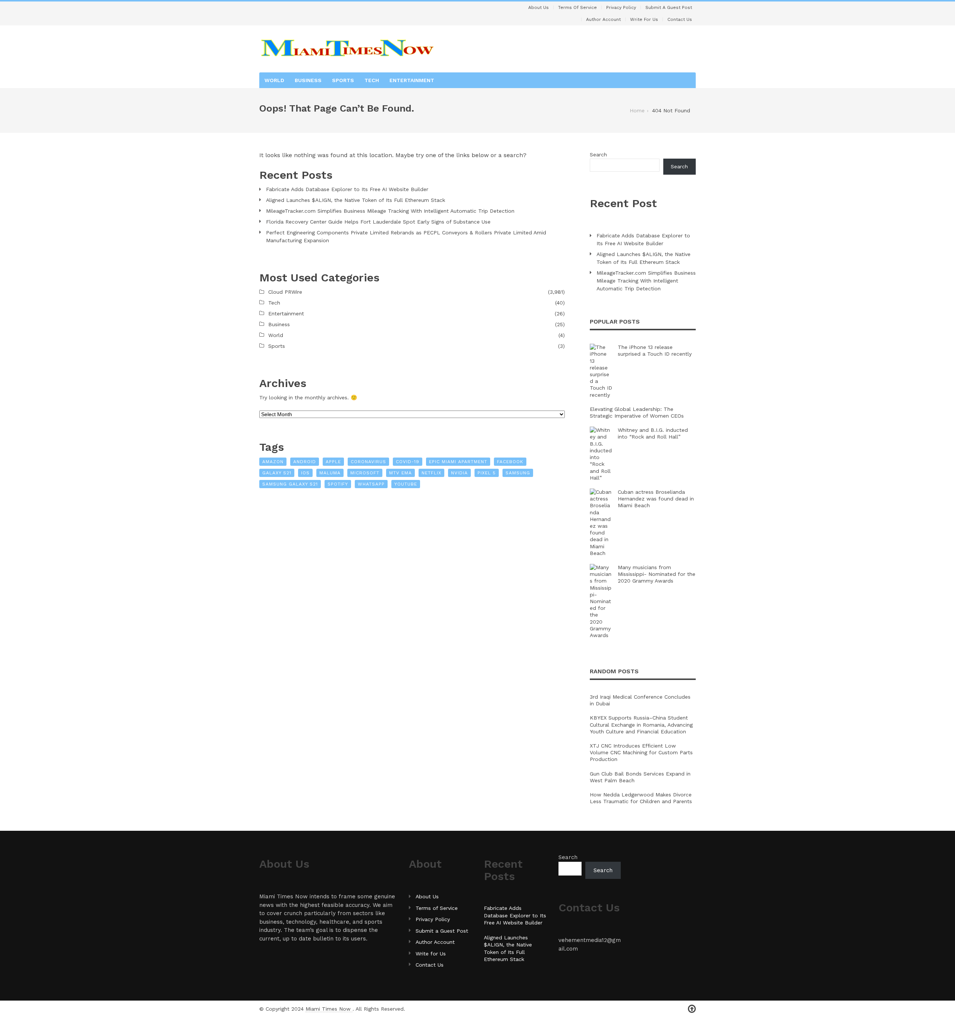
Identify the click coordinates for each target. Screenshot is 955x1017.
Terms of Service (577, 7)
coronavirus (368, 461)
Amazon (273, 461)
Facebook (510, 461)
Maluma (330, 472)
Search (598, 154)
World (274, 80)
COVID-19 (407, 461)
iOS (305, 472)
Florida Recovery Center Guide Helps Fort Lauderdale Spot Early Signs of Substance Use (378, 222)
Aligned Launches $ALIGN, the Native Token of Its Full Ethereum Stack (355, 200)
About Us (538, 7)
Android (304, 461)
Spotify (338, 484)
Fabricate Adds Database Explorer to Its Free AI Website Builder (347, 189)
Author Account (603, 19)
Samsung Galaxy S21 (290, 484)
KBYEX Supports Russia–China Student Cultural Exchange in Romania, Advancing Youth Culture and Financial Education (641, 724)
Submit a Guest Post (668, 7)
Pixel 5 (487, 472)
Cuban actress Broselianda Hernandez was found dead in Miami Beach (656, 498)
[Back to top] (692, 1009)
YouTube (405, 484)
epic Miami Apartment (458, 461)
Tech (371, 80)
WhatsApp (371, 484)
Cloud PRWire (285, 292)
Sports (343, 80)
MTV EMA (400, 472)
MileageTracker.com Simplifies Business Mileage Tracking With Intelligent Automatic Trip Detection (390, 211)
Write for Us (644, 19)
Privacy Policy (621, 7)
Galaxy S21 (276, 472)
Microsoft (364, 472)
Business (308, 80)
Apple (333, 461)
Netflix (431, 472)
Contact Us (679, 19)
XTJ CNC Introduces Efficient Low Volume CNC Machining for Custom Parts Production (641, 752)
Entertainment (411, 80)
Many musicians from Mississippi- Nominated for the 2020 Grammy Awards (656, 574)
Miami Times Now (329, 1009)
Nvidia (459, 472)
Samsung (517, 472)
